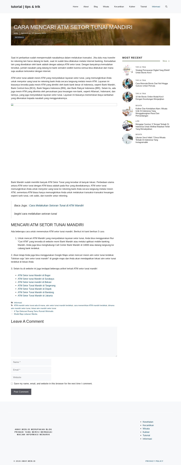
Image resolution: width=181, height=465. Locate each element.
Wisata (106, 6)
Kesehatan (148, 422)
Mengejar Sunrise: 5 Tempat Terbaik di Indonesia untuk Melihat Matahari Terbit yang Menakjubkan (153, 126)
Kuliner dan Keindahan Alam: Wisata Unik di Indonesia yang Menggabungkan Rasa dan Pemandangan (151, 112)
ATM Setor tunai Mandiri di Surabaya (36, 279)
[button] (166, 7)
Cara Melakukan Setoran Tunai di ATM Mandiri (56, 205)
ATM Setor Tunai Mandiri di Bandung (36, 292)
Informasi (156, 6)
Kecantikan (119, 6)
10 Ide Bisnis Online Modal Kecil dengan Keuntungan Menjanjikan (150, 98)
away (16, 33)
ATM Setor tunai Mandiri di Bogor (34, 275)
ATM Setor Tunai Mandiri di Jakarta (35, 295)
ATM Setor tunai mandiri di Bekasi (34, 282)
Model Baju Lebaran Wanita (25, 314)
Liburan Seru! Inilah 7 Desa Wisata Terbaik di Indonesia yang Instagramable (150, 139)
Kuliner (132, 6)
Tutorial (143, 6)
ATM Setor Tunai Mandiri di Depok (35, 289)
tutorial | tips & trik (25, 6)
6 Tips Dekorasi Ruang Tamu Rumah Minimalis (33, 311)
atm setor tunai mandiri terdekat (59, 305)
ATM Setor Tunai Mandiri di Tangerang (36, 285)
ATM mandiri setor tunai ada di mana (29, 305)
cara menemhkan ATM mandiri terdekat (90, 305)
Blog (96, 6)
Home (75, 6)
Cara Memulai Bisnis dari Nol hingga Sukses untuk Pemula (152, 84)
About (86, 6)
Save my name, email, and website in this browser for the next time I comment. (53, 383)
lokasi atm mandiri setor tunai (43, 308)
